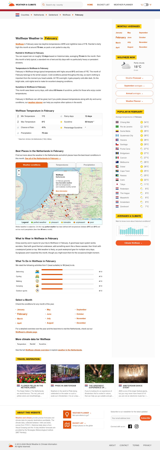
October (80, 314)
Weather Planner (123, 4)
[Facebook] (130, 426)
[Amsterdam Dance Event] (133, 373)
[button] (67, 197)
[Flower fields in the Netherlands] (31, 373)
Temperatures (62, 164)
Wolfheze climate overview (37, 350)
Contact (124, 445)
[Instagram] (136, 426)
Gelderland (53, 14)
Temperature (21, 344)
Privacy (147, 445)
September (81, 309)
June (49, 314)
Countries (25, 14)
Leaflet (86, 219)
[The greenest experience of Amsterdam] (99, 373)
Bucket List (103, 4)
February (79, 14)
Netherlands (39, 14)
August (50, 322)
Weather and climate (24, 417)
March (20, 318)
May (48, 309)
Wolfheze (67, 14)
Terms (136, 445)
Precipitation (89, 164)
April (19, 323)
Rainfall (32, 344)
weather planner (35, 102)
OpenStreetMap (96, 219)
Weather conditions (31, 164)
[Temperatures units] (146, 4)
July (49, 318)
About (112, 445)
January (20, 309)
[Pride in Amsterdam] (65, 373)
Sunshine (42, 344)
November (81, 318)
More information (61, 191)
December (81, 322)
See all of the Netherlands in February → (43, 158)
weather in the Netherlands (70, 350)
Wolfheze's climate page (26, 332)
